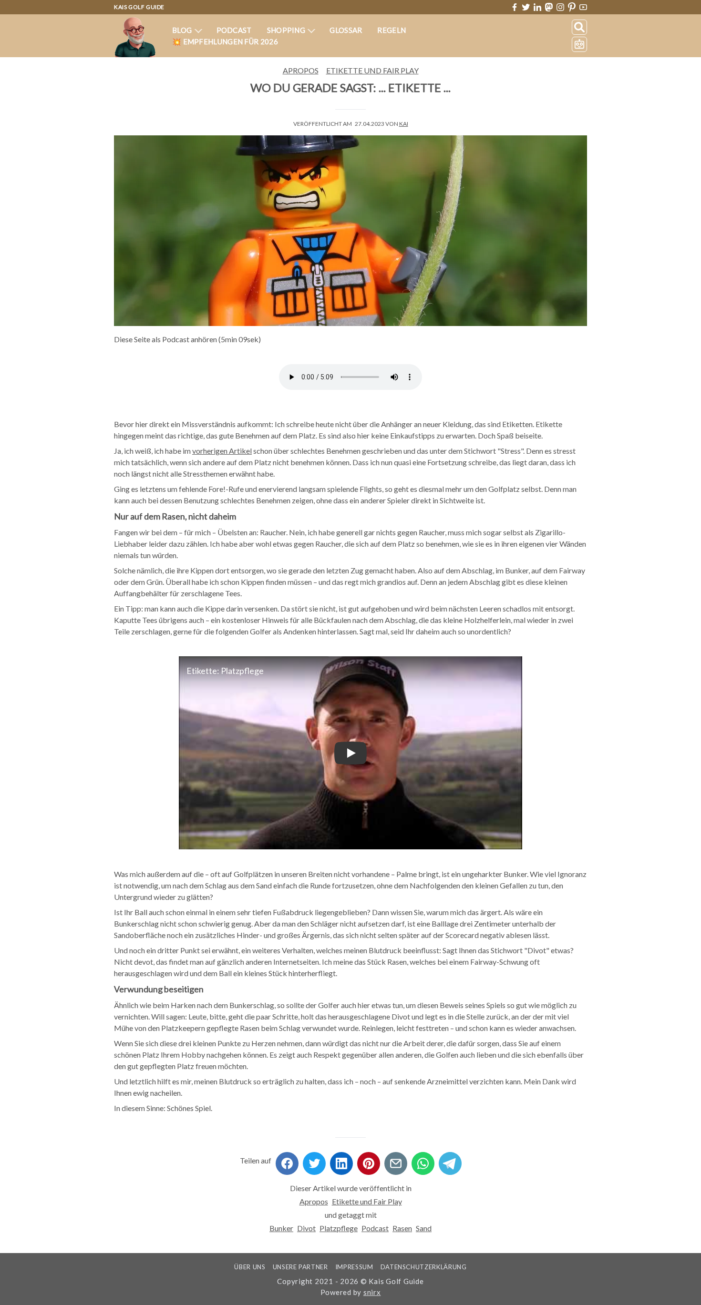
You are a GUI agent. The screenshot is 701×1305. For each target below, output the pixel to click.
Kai (403, 123)
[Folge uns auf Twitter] (526, 7)
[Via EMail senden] (395, 1160)
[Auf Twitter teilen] (314, 1160)
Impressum (354, 1267)
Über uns (249, 1267)
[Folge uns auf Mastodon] (549, 7)
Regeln (391, 30)
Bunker (281, 1228)
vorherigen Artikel (222, 450)
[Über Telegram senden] (450, 1160)
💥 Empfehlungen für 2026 (225, 41)
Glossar (346, 30)
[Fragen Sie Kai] (579, 44)
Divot (306, 1228)
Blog (183, 30)
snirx (372, 1292)
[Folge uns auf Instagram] (560, 7)
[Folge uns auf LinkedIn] (537, 7)
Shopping (287, 30)
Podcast (234, 30)
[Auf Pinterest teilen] (368, 1160)
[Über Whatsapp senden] (423, 1160)
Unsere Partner (300, 1267)
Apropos (301, 70)
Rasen (402, 1228)
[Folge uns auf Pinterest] (572, 7)
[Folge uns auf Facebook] (514, 7)
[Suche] (579, 27)
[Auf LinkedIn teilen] (341, 1160)
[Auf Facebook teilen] (287, 1160)
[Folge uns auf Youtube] (583, 7)
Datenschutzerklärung (424, 1267)
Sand (424, 1228)
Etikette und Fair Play (372, 70)
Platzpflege (339, 1228)
